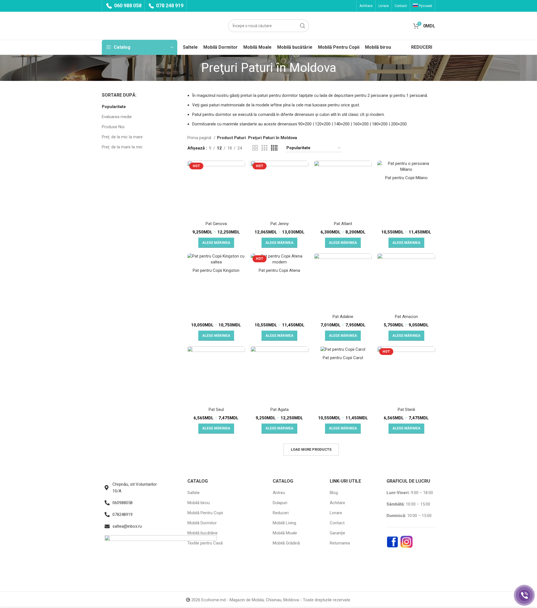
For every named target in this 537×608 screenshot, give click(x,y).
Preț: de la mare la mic (122, 146)
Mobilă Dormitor (202, 522)
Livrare (336, 512)
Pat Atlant (343, 223)
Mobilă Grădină (286, 543)
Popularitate (114, 106)
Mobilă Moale (285, 532)
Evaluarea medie (117, 116)
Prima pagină (199, 137)
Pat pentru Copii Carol (343, 357)
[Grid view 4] (274, 148)
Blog (334, 492)
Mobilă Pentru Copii (205, 512)
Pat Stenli (406, 409)
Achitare (337, 502)
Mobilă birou (198, 502)
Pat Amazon (406, 316)
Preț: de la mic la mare (122, 136)
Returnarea (340, 543)
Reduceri (281, 512)
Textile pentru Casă (205, 543)
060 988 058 (127, 5)
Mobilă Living (284, 522)
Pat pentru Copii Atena (279, 270)
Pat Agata (279, 409)
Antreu (279, 492)
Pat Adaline (343, 316)
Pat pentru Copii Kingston (216, 270)
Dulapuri (280, 502)
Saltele (193, 492)
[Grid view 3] (264, 148)
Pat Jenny (279, 223)
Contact (337, 522)
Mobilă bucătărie (202, 532)
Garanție (337, 532)
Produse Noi (113, 126)
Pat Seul (216, 409)
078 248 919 (169, 5)
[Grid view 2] (255, 148)
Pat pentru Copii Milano (406, 177)
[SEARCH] (302, 25)
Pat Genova (216, 223)
